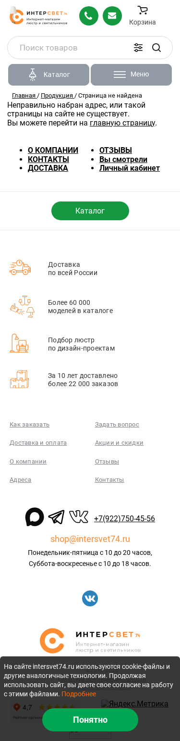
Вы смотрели (123, 159)
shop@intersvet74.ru (90, 539)
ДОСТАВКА (48, 168)
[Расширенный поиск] (138, 47)
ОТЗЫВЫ (115, 150)
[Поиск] (156, 47)
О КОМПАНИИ (53, 150)
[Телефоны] (88, 15)
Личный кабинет (129, 168)
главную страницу (122, 122)
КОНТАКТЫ (48, 159)
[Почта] (112, 15)
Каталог (90, 210)
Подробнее (78, 694)
